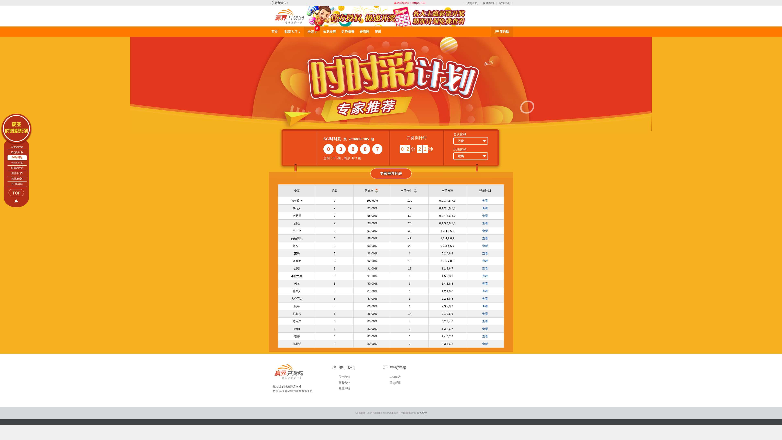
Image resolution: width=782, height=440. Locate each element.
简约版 (504, 31)
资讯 (378, 31)
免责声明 (344, 388)
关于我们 (344, 376)
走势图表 (347, 31)
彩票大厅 (291, 31)
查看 (485, 200)
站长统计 (422, 412)
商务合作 (344, 382)
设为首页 (472, 3)
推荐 (311, 31)
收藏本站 (488, 3)
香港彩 (364, 31)
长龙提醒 (329, 31)
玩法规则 (395, 382)
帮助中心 (504, 3)
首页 (274, 31)
